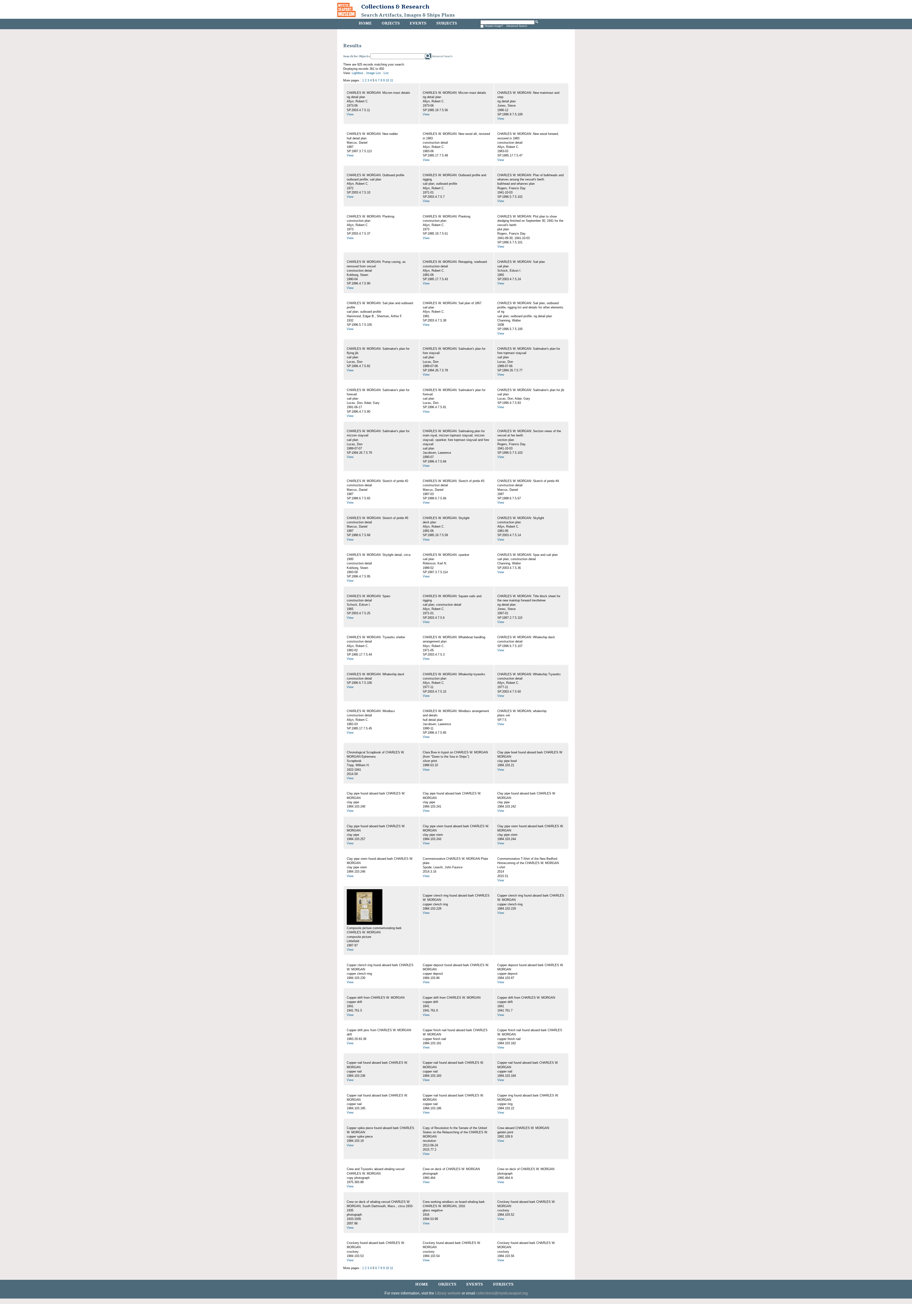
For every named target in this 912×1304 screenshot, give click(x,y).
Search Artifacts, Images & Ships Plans (408, 15)
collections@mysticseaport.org (502, 1293)
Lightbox (357, 73)
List (386, 73)
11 (391, 80)
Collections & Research (395, 6)
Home (365, 23)
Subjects (446, 23)
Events (418, 23)
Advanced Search (516, 25)
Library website (448, 1293)
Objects (391, 23)
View (350, 114)
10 (387, 80)
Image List (373, 73)
